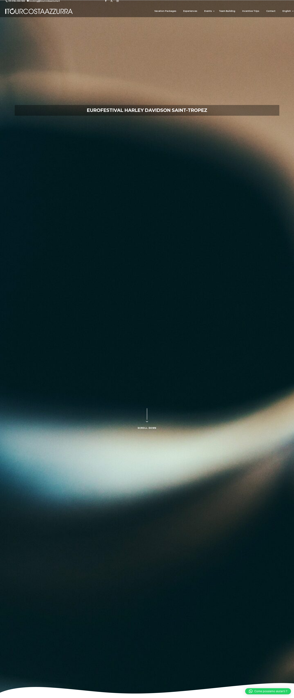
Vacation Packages (165, 11)
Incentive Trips (250, 11)
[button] (268, 691)
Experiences (190, 11)
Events (208, 11)
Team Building (227, 11)
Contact (270, 11)
